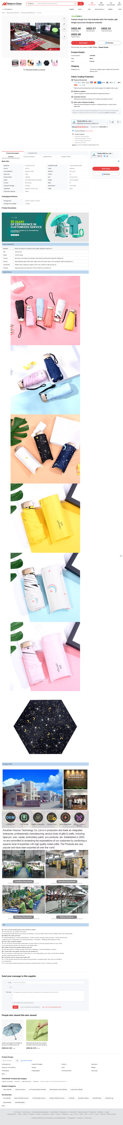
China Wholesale (54, 1112)
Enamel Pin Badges (37, 1064)
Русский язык (45, 1114)
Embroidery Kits (6, 1064)
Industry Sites (73, 1112)
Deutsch (58, 1114)
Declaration (80, 1118)
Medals (93, 1067)
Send (15, 1007)
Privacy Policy (88, 1118)
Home (3, 12)
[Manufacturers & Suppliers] (11, 4)
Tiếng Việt (102, 1114)
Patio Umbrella (7, 1089)
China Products (26, 1112)
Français (38, 1114)
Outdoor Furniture (20, 1089)
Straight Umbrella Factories (56, 1098)
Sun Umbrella (7, 1098)
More (3, 1106)
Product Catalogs (27, 1060)
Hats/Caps (94, 1071)
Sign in (119, 5)
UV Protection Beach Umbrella (37, 1089)
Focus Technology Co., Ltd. (49, 1118)
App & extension (99, 9)
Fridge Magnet (36, 1071)
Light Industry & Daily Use (13, 12)
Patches (64, 1064)
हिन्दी (86, 1114)
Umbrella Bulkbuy (20, 1102)
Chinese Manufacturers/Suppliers (40, 1112)
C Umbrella (71, 1098)
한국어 (76, 1114)
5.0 (99, 156)
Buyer (79, 9)
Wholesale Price (64, 1112)
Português (31, 1114)
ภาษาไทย (91, 1114)
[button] (82, 156)
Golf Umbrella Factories (38, 1098)
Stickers (34, 1067)
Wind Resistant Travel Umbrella (58, 1089)
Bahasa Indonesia (111, 1114)
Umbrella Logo (109, 1098)
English (19, 1114)
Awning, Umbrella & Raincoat (28, 12)
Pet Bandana (5, 1071)
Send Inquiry (83, 43)
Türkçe (96, 1114)
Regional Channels (82, 1112)
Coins (63, 1067)
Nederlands (65, 1114)
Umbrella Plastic (96, 1098)
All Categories (8, 9)
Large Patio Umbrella (76, 1089)
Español (25, 1114)
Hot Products (17, 1112)
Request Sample (103, 47)
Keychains (94, 1064)
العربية (71, 1114)
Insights (107, 1112)
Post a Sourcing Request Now (52, 1007)
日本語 (81, 1114)
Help (89, 9)
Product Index (92, 1112)
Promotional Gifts (66, 1071)
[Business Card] (118, 161)
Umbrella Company (83, 1098)
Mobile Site (100, 1112)
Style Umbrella (7, 1102)
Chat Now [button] (110, 43)
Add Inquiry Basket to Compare (35, 70)
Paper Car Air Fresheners (9, 1067)
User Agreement (71, 1118)
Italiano (52, 1114)
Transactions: (99, 127)
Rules (120, 9)
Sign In (74, 145)
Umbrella (39, 12)
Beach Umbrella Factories (21, 1098)
